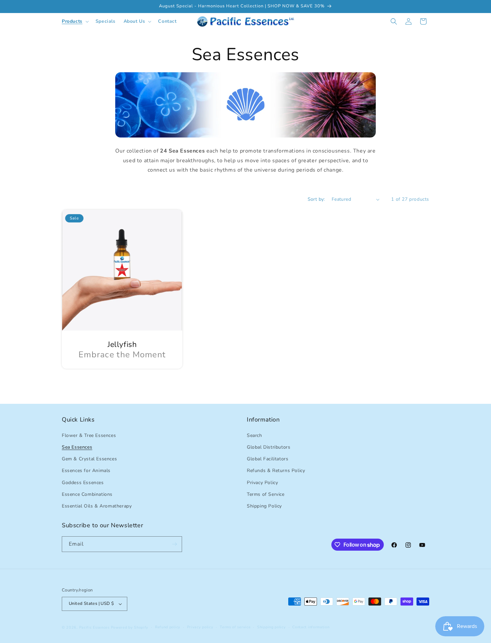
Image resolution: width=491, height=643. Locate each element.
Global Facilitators (267, 458)
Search (254, 435)
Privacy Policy (262, 482)
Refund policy (167, 627)
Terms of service (235, 627)
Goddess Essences (83, 482)
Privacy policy (200, 627)
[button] (75, 21)
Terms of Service (266, 494)
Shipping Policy (264, 505)
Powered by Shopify (130, 627)
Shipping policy (271, 627)
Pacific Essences (94, 627)
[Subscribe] (174, 544)
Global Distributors (268, 447)
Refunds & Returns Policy (276, 470)
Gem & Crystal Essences (89, 458)
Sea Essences (77, 447)
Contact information (310, 627)
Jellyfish (122, 345)
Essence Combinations (87, 494)
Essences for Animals (86, 470)
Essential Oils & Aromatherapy (97, 505)
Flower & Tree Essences (89, 435)
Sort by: (316, 199)
